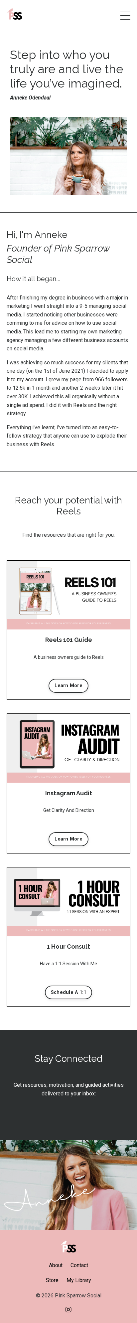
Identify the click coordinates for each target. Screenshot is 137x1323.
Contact (79, 1265)
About (56, 1265)
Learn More (68, 685)
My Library (79, 1280)
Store (52, 1280)
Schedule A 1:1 (68, 992)
